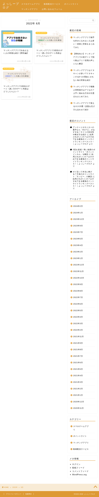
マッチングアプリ (29, 9)
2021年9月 (78, 343)
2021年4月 (78, 376)
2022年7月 (78, 297)
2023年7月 (78, 232)
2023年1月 (78, 258)
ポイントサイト (71, 4)
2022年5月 (78, 310)
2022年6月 (78, 304)
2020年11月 (78, 408)
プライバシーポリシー (13, 494)
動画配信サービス (52, 4)
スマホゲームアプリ (30, 4)
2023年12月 (78, 219)
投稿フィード (78, 468)
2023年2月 (78, 252)
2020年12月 (78, 402)
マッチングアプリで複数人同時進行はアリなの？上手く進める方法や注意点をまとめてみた (83, 92)
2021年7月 (78, 356)
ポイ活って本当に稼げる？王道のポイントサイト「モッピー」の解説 (83, 174)
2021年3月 (78, 382)
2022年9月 (78, 284)
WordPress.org (79, 474)
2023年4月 (78, 245)
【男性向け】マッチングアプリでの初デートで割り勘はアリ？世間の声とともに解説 (83, 59)
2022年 (15, 487)
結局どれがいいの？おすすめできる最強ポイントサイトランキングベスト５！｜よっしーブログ (83, 139)
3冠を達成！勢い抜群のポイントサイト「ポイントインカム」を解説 (84, 152)
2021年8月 (78, 350)
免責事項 (28, 494)
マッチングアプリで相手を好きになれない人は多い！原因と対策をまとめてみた (83, 42)
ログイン (76, 464)
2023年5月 (78, 239)
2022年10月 (78, 278)
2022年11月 (78, 271)
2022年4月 (78, 317)
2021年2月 (78, 389)
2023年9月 (78, 226)
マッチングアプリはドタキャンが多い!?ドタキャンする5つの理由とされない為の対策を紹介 (83, 75)
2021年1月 (78, 395)
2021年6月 (78, 363)
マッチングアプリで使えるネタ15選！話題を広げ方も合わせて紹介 (84, 106)
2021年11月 (78, 337)
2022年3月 (78, 324)
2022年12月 (78, 265)
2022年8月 (78, 291)
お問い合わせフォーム (52, 9)
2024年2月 (78, 206)
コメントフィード (80, 471)
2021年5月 (78, 369)
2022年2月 (78, 330)
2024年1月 (78, 213)
